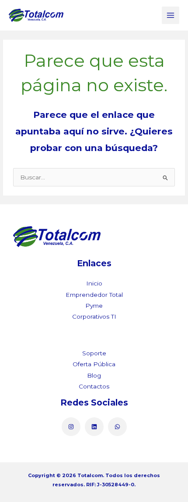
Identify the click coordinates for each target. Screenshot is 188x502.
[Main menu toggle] (171, 15)
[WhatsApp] (117, 426)
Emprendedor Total (94, 294)
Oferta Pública (94, 364)
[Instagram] (71, 426)
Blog (94, 375)
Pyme (94, 305)
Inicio (94, 283)
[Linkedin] (94, 426)
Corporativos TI (94, 316)
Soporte (94, 353)
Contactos (94, 386)
